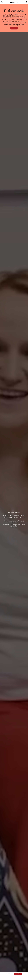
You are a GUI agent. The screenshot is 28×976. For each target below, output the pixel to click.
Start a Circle (14, 28)
